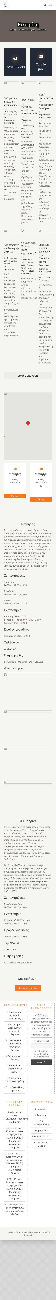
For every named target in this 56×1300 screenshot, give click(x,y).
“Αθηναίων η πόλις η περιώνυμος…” (12, 102)
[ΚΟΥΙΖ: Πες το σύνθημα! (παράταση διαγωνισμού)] (31, 89)
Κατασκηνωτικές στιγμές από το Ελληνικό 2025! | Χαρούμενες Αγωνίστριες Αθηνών (14, 1139)
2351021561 (10, 648)
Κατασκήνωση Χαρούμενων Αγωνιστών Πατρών (14, 1045)
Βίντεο (14, 261)
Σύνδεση (41, 1115)
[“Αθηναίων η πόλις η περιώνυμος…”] (14, 88)
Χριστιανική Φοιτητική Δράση (15, 1079)
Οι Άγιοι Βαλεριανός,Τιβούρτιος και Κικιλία (17, 1117)
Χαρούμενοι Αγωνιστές (31, 1232)
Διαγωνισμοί (27, 134)
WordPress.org (41, 1136)
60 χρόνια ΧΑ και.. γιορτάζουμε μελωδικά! (15, 1211)
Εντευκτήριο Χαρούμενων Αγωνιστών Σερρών (14, 1029)
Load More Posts (28, 375)
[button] (28, 423)
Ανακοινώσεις (27, 125)
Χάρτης (15, 496)
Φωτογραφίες (10, 120)
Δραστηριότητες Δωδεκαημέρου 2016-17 (13, 248)
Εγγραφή (41, 1109)
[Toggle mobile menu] (50, 5)
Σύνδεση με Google (41, 1144)
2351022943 (10, 949)
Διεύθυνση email (41, 1041)
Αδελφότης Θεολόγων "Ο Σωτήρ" (15, 1068)
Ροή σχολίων (41, 1130)
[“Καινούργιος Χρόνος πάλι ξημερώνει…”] (31, 235)
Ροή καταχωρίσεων (41, 1123)
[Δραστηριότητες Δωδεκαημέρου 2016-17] (14, 236)
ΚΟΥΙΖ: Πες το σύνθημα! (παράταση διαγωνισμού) (29, 106)
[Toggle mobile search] (45, 5)
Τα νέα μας (26, 268)
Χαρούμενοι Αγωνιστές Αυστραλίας (15, 1015)
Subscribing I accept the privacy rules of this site (41, 1054)
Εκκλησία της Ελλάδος (15, 1058)
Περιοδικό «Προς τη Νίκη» (15, 1089)
